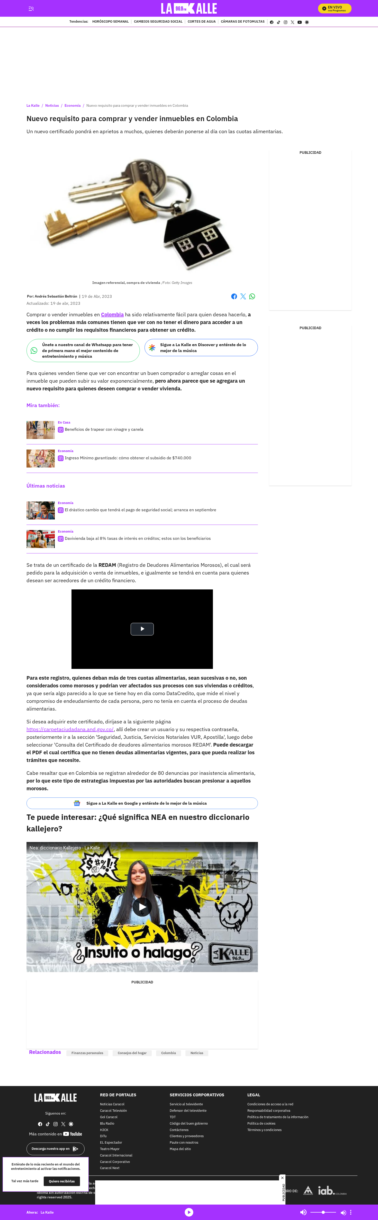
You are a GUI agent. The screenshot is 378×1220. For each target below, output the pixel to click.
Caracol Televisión (113, 1111)
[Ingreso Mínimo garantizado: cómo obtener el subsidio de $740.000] (40, 459)
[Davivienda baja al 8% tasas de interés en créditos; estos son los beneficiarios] (40, 539)
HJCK (104, 1130)
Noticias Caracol (112, 1104)
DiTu (103, 1136)
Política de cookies (261, 1123)
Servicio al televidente (186, 1104)
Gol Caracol (109, 1117)
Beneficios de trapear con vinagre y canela (104, 429)
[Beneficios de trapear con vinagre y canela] (40, 430)
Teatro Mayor (110, 1149)
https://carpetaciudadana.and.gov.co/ (70, 729)
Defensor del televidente (188, 1111)
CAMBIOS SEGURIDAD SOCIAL (158, 22)
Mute (303, 1212)
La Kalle (33, 105)
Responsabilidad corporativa (268, 1111)
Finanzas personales (87, 1053)
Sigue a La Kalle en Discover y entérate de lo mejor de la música (203, 347)
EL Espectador (111, 1142)
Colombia (168, 1053)
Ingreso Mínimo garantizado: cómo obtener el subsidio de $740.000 (128, 457)
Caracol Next (110, 1168)
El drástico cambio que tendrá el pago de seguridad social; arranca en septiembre (140, 509)
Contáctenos (179, 1130)
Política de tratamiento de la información (277, 1117)
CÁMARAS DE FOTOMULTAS (243, 22)
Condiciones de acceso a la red (270, 1104)
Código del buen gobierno (189, 1123)
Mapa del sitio (180, 1149)
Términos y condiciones (264, 1130)
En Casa (64, 422)
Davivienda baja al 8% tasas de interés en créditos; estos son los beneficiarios (138, 538)
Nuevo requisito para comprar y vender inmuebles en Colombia (137, 105)
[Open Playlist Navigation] (351, 1212)
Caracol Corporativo (115, 1161)
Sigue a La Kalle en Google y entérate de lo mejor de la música (146, 803)
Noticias (52, 105)
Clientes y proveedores (187, 1136)
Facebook (234, 299)
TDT (173, 1117)
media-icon (189, 1212)
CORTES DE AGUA (202, 22)
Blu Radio (107, 1123)
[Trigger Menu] (30, 8)
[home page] (189, 8)
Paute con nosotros (184, 1142)
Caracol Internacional (116, 1155)
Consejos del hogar (132, 1053)
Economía (73, 105)
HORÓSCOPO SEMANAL (110, 22)
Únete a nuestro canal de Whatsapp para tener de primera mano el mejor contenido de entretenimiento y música (87, 350)
